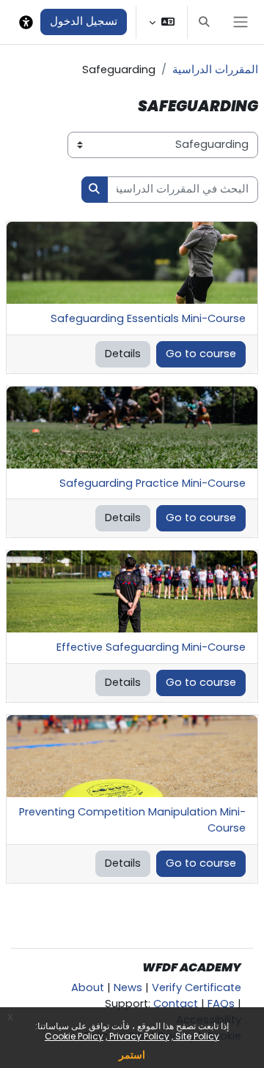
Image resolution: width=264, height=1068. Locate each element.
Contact (175, 1003)
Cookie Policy (74, 1036)
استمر (132, 1055)
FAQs (221, 1003)
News (128, 987)
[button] (204, 22)
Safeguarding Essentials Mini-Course (148, 318)
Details (123, 353)
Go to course (201, 353)
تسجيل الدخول (83, 21)
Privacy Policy (138, 1036)
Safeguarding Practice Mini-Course (152, 483)
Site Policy (196, 1036)
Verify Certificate (196, 987)
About (87, 987)
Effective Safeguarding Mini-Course (151, 647)
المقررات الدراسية (215, 69)
